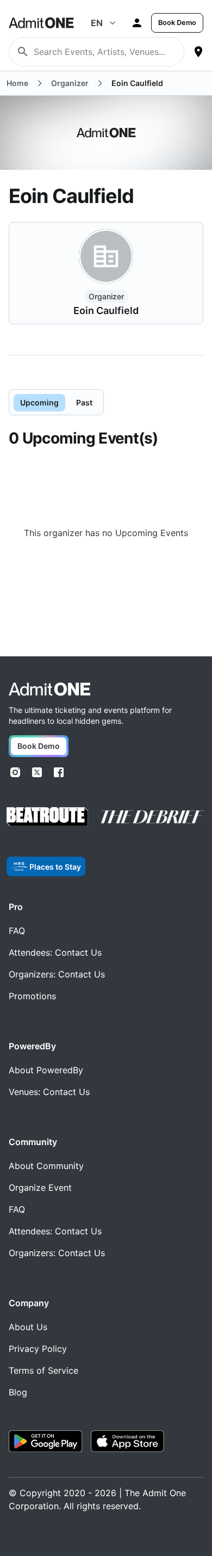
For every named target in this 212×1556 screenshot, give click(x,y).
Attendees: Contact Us (55, 952)
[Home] (49, 689)
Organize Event (40, 1187)
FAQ (17, 930)
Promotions (32, 996)
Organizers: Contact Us (57, 974)
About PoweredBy (46, 1070)
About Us (28, 1326)
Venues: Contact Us (49, 1091)
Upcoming (39, 402)
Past (84, 402)
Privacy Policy (38, 1348)
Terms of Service (43, 1370)
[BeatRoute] (47, 816)
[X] (36, 772)
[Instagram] (15, 772)
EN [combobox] (97, 22)
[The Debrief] (152, 816)
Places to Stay (55, 866)
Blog (18, 1392)
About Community (46, 1165)
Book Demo (177, 23)
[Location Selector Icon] (198, 51)
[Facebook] (58, 772)
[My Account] (137, 23)
